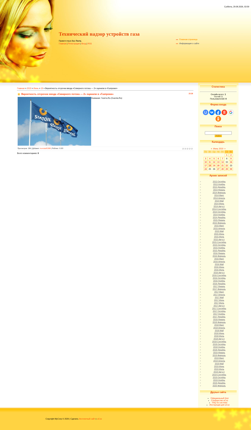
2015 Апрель (219, 228)
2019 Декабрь (219, 383)
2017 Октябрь (219, 311)
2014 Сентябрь (219, 209)
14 (222, 162)
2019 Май (219, 364)
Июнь (36, 88)
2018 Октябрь (219, 344)
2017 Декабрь (219, 317)
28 (222, 169)
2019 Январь (219, 352)
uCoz (99, 419)
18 (42, 88)
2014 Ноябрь (219, 215)
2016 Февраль (219, 256)
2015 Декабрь (219, 250)
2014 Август (219, 206)
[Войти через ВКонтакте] (212, 112)
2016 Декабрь (219, 283)
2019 (29, 88)
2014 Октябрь (219, 212)
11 (210, 162)
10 (206, 162)
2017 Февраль (219, 289)
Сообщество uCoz (219, 400)
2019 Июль (219, 369)
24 (206, 169)
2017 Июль (219, 303)
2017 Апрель (219, 295)
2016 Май (219, 264)
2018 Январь (219, 319)
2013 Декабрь (219, 187)
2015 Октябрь (219, 245)
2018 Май (219, 330)
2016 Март (219, 259)
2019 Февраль (219, 355)
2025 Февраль (219, 386)
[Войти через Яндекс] (224, 112)
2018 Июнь (219, 333)
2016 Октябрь (219, 278)
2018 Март (219, 325)
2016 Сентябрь (219, 275)
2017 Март (219, 292)
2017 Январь (219, 286)
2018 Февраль (219, 322)
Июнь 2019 (218, 149)
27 (218, 169)
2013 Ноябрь (219, 184)
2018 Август (219, 339)
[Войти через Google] (231, 112)
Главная (62, 43)
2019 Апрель (219, 361)
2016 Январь (219, 253)
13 (218, 162)
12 (214, 162)
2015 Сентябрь (219, 242)
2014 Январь (219, 190)
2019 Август (219, 372)
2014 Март (219, 195)
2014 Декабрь (219, 217)
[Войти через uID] (205, 112)
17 (206, 165)
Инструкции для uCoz (219, 405)
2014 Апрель (219, 198)
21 (222, 165)
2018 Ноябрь (219, 347)
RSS (90, 43)
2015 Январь (219, 220)
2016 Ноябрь (219, 281)
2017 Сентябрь (219, 308)
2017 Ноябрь (219, 314)
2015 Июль (219, 237)
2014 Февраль (219, 192)
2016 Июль (219, 270)
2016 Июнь (219, 267)
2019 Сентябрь (219, 375)
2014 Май (219, 201)
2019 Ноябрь (219, 380)
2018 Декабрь (219, 350)
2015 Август (219, 239)
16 (231, 162)
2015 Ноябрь (219, 248)
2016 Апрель (219, 261)
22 (227, 165)
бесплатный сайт (87, 419)
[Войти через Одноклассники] (218, 119)
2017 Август (219, 306)
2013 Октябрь (219, 181)
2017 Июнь (219, 300)
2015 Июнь (219, 234)
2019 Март (219, 358)
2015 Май (219, 231)
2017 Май (219, 297)
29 (227, 169)
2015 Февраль (219, 223)
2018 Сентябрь (219, 341)
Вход (83, 43)
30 (231, 169)
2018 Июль (219, 336)
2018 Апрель (219, 328)
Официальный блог (220, 398)
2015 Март (219, 226)
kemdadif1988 (45, 148)
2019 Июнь (219, 366)
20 (218, 165)
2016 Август (219, 272)
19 (214, 165)
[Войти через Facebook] (218, 112)
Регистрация (74, 43)
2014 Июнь (219, 203)
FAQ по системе (219, 402)
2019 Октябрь (219, 377)
